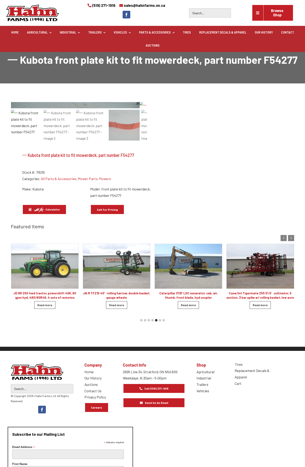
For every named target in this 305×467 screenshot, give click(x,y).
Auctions (91, 384)
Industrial (203, 378)
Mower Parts (88, 179)
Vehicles (202, 391)
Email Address (23, 447)
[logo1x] (37, 371)
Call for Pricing (107, 209)
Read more (44, 305)
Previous (16, 105)
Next (142, 105)
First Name (19, 464)
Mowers (105, 179)
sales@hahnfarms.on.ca (144, 5)
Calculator (52, 209)
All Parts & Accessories (58, 179)
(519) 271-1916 (103, 5)
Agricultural (205, 372)
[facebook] (126, 14)
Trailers (202, 384)
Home (89, 372)
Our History (93, 378)
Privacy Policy (95, 397)
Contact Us (92, 391)
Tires (239, 364)
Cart (238, 383)
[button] (291, 238)
